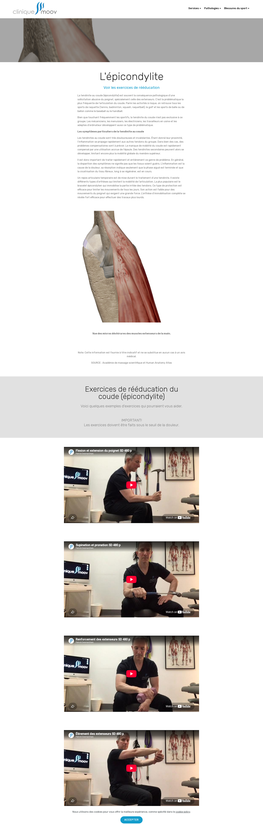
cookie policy (183, 811)
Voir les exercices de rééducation (131, 87)
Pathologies (211, 8)
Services (193, 8)
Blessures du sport (235, 8)
